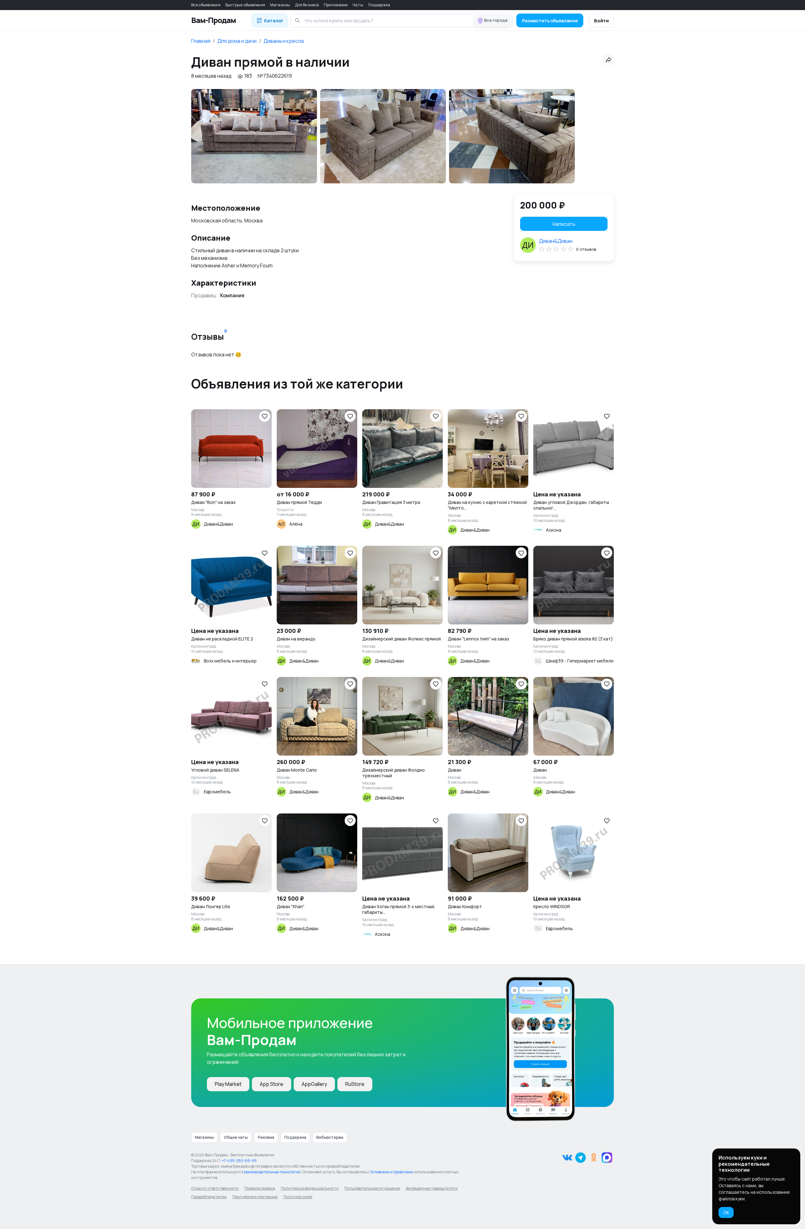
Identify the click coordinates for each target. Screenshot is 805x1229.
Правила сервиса (259, 1188)
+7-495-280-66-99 (239, 1160)
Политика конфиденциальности (310, 1188)
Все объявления (205, 5)
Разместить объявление (550, 21)
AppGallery (314, 1084)
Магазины (280, 5)
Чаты (358, 5)
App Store (271, 1084)
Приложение (335, 5)
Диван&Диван (556, 240)
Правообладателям (209, 1196)
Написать (563, 224)
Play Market (228, 1084)
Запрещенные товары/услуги (432, 1188)
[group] (254, 136)
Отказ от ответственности (215, 1188)
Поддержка (379, 5)
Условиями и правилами (392, 1172)
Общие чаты (236, 1137)
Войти (601, 21)
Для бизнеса (307, 5)
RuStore (354, 1084)
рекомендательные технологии (272, 1172)
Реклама (266, 1137)
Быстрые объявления (245, 5)
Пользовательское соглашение (372, 1188)
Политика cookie (297, 1196)
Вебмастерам (329, 1137)
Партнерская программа (255, 1196)
